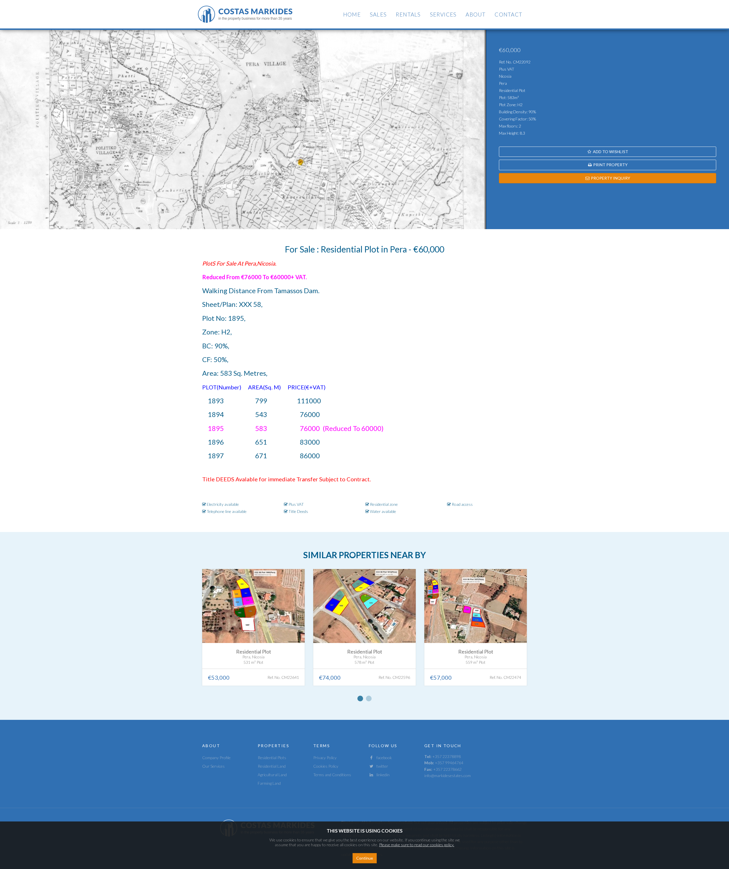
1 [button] (360, 698)
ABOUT (476, 14)
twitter (381, 766)
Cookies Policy (325, 766)
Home (352, 14)
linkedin (382, 774)
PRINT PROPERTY (610, 164)
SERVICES (443, 14)
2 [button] (369, 698)
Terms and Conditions (332, 774)
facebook (383, 757)
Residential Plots (272, 757)
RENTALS (408, 14)
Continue (364, 858)
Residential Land (272, 766)
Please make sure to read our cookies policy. (416, 844)
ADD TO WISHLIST (610, 151)
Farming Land (269, 783)
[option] (253, 631)
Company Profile (216, 757)
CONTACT (508, 14)
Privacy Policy (325, 757)
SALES (378, 14)
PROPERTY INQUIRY (610, 178)
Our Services (213, 766)
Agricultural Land (272, 774)
